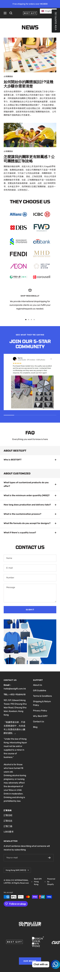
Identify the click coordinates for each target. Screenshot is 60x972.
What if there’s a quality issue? (20, 532)
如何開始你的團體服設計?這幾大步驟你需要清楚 (28, 83)
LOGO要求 (9, 831)
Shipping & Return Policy (42, 703)
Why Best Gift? (40, 716)
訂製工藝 (8, 826)
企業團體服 (8, 76)
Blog (35, 727)
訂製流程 (8, 815)
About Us (37, 685)
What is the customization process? (22, 514)
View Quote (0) (55, 21)
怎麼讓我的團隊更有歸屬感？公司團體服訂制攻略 (29, 158)
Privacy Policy (40, 710)
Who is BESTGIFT (13, 459)
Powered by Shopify (51, 881)
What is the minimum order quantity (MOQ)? (27, 495)
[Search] (11, 13)
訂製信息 (8, 821)
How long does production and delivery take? (27, 504)
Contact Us (38, 721)
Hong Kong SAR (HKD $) (16, 870)
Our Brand (30, 961)
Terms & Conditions (42, 696)
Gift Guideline (39, 690)
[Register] (49, 858)
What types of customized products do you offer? (26, 484)
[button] (48, 11)
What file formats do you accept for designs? (27, 523)
